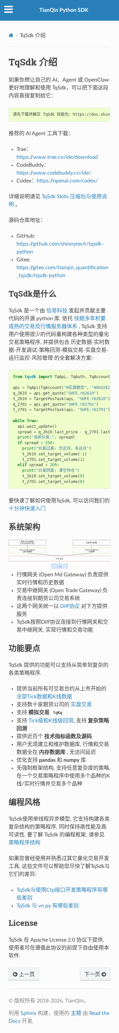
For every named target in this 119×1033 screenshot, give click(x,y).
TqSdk (59, 566)
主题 (76, 1013)
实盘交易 (81, 704)
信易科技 (56, 310)
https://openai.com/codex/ (67, 180)
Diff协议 (70, 606)
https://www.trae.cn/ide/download (57, 157)
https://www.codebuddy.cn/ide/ (54, 173)
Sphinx (28, 1013)
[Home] (11, 35)
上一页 (26, 974)
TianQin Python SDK (63, 10)
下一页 (92, 974)
